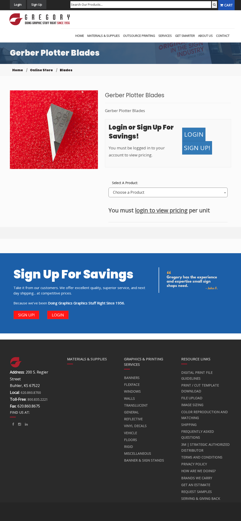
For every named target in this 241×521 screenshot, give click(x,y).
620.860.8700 (31, 392)
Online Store (41, 70)
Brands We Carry (196, 478)
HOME (79, 36)
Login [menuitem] (18, 4)
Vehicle (130, 433)
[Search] (214, 4)
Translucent (136, 405)
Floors (130, 439)
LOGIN (194, 134)
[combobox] (168, 192)
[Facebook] (13, 424)
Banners (132, 377)
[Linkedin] (19, 424)
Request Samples (196, 491)
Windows (132, 391)
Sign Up (36, 4)
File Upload (191, 398)
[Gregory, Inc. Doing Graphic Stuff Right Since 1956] (41, 19)
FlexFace (132, 384)
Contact (222, 36)
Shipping (189, 424)
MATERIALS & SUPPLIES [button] (103, 36)
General (131, 412)
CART (228, 5)
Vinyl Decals (135, 426)
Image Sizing (192, 405)
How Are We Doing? (198, 471)
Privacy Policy (194, 464)
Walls (129, 398)
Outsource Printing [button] (139, 36)
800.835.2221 (38, 399)
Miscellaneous (137, 453)
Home (17, 70)
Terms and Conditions (201, 457)
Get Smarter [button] (185, 36)
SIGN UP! (197, 147)
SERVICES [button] (165, 36)
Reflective (133, 419)
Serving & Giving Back (200, 498)
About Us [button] (205, 36)
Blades (66, 70)
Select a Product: (125, 183)
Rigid (128, 446)
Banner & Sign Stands (144, 460)
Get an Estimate (195, 485)
